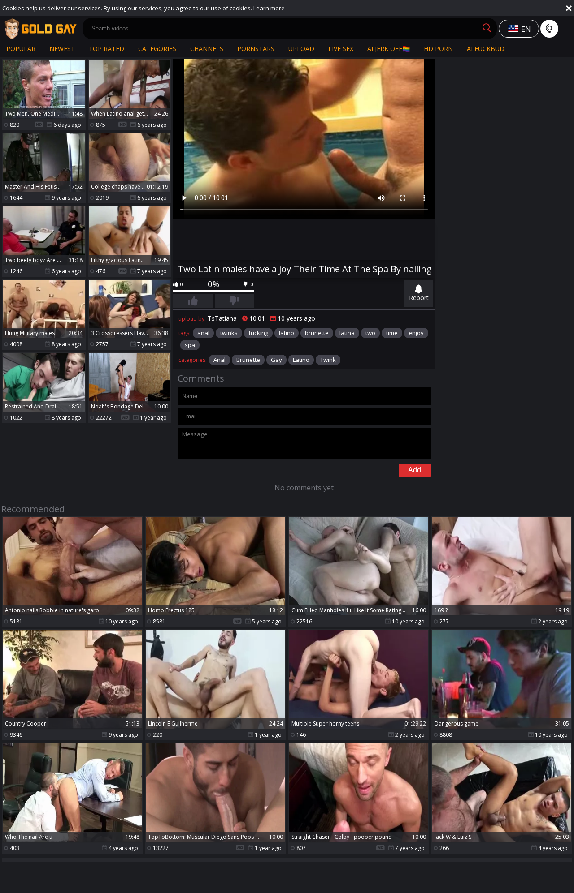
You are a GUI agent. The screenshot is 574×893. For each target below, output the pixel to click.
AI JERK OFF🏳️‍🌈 (388, 48)
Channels (206, 48)
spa (190, 345)
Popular (20, 48)
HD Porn (438, 48)
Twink (328, 360)
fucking (258, 333)
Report (419, 297)
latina (347, 333)
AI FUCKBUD (485, 48)
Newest (62, 48)
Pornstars (255, 48)
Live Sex (340, 48)
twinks (229, 333)
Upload (301, 48)
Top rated (106, 48)
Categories (157, 48)
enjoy (416, 333)
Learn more (269, 8)
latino (286, 333)
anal (203, 333)
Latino (301, 360)
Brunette (248, 360)
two (370, 333)
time (392, 333)
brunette (317, 333)
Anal (219, 360)
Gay (276, 360)
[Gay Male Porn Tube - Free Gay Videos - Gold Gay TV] (40, 28)
